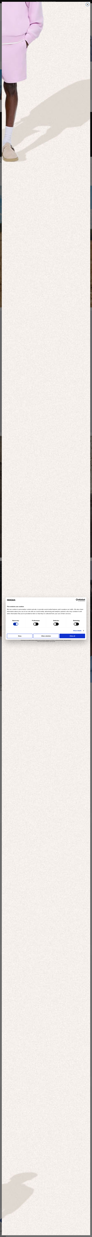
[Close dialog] (87, 4)
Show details (77, 630)
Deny (19, 636)
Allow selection (46, 636)
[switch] (35, 624)
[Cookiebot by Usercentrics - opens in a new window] (77, 600)
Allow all (72, 636)
